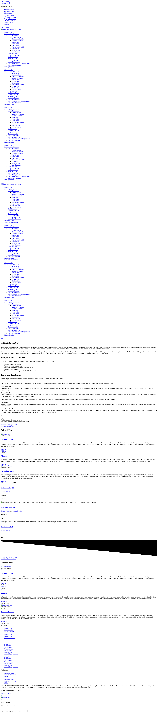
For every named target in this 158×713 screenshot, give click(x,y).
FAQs (6, 676)
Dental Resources (9, 631)
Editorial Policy (8, 652)
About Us (7, 644)
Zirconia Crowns (7, 439)
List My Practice (9, 67)
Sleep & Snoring (16, 52)
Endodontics (15, 45)
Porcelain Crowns (7, 471)
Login (2, 183)
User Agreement (9, 649)
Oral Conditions (12, 53)
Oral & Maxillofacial (18, 47)
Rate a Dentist (8, 630)
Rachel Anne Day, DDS (8, 488)
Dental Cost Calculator (14, 65)
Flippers (4, 456)
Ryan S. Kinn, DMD (7, 527)
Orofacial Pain (16, 50)
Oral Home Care (13, 57)
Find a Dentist (8, 32)
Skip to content (5, 1)
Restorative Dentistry (18, 39)
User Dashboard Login (11, 222)
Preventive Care (16, 37)
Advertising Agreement (11, 654)
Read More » (4, 449)
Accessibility (8, 647)
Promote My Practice (10, 675)
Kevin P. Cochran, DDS (8, 507)
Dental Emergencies (14, 62)
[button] (5, 3)
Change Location (6, 711)
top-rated (3, 484)
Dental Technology (13, 60)
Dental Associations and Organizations (19, 63)
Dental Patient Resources (11, 34)
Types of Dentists (13, 58)
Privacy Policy (8, 650)
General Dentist (5, 491)
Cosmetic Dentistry (17, 40)
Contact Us (7, 645)
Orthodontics (15, 42)
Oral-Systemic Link (13, 55)
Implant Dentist (17, 511)
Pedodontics (15, 48)
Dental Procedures (13, 35)
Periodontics (15, 43)
